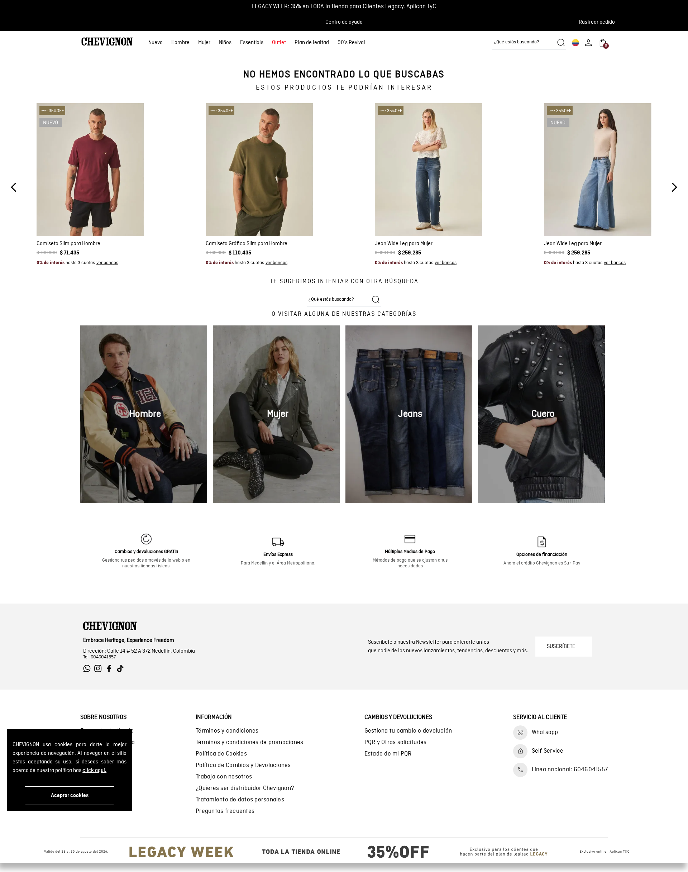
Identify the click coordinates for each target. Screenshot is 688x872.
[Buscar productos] (561, 42)
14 (460, 216)
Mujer (204, 42)
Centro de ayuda (344, 22)
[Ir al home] (107, 42)
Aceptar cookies (70, 796)
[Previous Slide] (13, 187)
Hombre (180, 42)
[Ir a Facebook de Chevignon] (110, 668)
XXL (117, 216)
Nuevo (155, 42)
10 (436, 216)
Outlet (279, 42)
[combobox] (529, 42)
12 (448, 216)
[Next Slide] (674, 187)
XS (61, 216)
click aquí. (94, 770)
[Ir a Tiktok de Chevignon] (122, 668)
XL (104, 216)
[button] (599, 22)
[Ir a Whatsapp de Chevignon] (88, 668)
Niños (225, 42)
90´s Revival (351, 42)
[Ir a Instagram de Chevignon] (99, 668)
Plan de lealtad (312, 42)
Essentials (251, 42)
